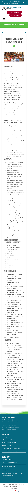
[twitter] (12, 491)
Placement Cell (7, 445)
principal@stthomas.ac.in (12, 427)
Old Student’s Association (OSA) (11, 451)
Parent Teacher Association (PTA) (11, 448)
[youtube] (15, 491)
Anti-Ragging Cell (7, 439)
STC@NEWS (6, 470)
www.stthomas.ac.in (10, 429)
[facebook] (9, 491)
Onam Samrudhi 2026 (9, 466)
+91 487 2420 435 (11, 425)
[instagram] (18, 491)
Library (5, 437)
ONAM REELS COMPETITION (10, 463)
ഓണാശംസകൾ (7, 459)
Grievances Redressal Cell (9, 442)
